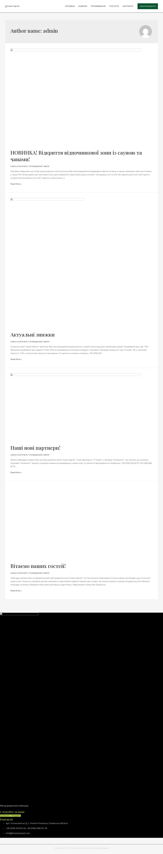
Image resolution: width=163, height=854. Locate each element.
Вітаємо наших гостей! (38, 565)
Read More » (16, 183)
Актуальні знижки (32, 334)
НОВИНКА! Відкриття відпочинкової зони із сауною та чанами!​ (76, 155)
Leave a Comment (18, 166)
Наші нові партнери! (35, 447)
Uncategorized (35, 166)
